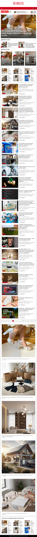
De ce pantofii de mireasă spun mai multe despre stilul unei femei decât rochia (26, 86)
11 (21, 320)
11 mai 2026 (7, 37)
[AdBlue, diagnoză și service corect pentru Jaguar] (10, 170)
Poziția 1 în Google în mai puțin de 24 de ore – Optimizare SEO (27, 191)
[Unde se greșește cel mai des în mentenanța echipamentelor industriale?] (10, 217)
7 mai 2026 (19, 64)
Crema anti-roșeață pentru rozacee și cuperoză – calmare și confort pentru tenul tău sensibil (26, 264)
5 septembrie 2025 (24, 289)
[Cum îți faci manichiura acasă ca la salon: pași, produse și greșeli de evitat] (15, 78)
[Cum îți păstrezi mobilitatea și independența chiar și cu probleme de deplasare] (10, 159)
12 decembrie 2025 (25, 216)
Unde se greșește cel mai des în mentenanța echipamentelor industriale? (26, 214)
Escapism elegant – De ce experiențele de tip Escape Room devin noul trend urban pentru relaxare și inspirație (26, 250)
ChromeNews (21, 536)
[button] (1, 8)
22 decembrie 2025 (25, 193)
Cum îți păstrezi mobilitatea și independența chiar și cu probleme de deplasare (26, 156)
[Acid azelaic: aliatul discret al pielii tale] (10, 301)
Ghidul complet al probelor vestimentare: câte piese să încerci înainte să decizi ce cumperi (16, 33)
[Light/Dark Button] (34, 8)
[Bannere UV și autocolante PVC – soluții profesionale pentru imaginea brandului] (10, 289)
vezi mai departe (22, 105)
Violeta (3, 37)
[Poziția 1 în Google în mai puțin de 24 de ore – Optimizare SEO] (10, 194)
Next (23, 320)
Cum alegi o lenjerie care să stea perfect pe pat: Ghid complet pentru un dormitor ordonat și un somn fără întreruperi (27, 202)
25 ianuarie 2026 (24, 147)
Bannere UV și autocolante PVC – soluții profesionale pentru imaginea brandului (26, 287)
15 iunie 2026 (24, 88)
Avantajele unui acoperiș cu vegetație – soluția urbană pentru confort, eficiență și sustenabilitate (27, 226)
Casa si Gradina (5, 282)
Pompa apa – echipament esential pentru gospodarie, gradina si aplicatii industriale (27, 309)
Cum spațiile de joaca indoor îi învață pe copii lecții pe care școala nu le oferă (26, 145)
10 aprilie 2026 (28, 47)
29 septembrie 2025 (25, 266)
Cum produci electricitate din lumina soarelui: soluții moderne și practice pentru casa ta (30, 45)
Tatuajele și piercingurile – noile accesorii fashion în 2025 (26, 239)
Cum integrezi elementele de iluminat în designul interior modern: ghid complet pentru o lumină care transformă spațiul (13, 45)
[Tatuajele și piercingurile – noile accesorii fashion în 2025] (10, 242)
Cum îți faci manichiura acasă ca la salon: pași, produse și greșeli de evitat (21, 80)
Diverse (3, 28)
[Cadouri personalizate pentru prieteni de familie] (10, 278)
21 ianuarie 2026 (24, 169)
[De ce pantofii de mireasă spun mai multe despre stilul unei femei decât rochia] (4, 71)
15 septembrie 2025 (25, 277)
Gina (20, 88)
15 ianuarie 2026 (24, 182)
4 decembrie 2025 (24, 229)
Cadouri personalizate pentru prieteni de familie (26, 275)
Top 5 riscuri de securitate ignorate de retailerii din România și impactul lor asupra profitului (26, 179)
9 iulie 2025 (24, 300)
